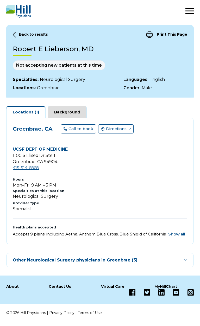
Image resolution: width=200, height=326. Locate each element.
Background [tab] (67, 112)
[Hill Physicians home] (18, 11)
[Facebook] (132, 292)
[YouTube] (172, 292)
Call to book (80, 128)
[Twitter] (142, 292)
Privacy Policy (61, 312)
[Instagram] (186, 292)
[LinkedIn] (157, 292)
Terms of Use (90, 312)
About (12, 286)
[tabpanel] (100, 181)
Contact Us (60, 286)
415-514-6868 (26, 167)
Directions (116, 128)
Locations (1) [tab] (26, 112)
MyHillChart (165, 286)
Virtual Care (112, 286)
